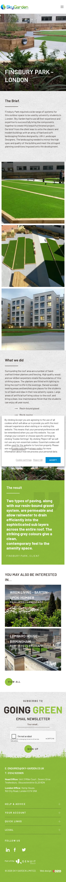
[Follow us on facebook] (16, 850)
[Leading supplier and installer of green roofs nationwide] (14, 6)
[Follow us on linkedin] (8, 850)
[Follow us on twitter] (24, 850)
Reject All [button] (38, 460)
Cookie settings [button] (24, 460)
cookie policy (18, 448)
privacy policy (36, 448)
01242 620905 (16, 773)
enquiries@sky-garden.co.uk (26, 768)
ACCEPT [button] (53, 460)
